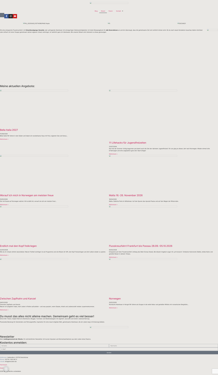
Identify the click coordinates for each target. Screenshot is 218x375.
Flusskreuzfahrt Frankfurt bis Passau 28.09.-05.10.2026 (140, 245)
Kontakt (118, 11)
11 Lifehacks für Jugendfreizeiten (127, 142)
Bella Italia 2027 (9, 129)
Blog (96, 11)
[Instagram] (11, 16)
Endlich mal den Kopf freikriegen (18, 245)
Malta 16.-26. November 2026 (126, 195)
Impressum (3, 365)
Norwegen (115, 298)
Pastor (111, 11)
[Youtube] (15, 16)
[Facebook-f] (6, 16)
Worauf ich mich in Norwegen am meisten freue (26, 195)
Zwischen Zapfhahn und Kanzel (18, 298)
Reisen (103, 11)
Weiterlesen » (4, 139)
